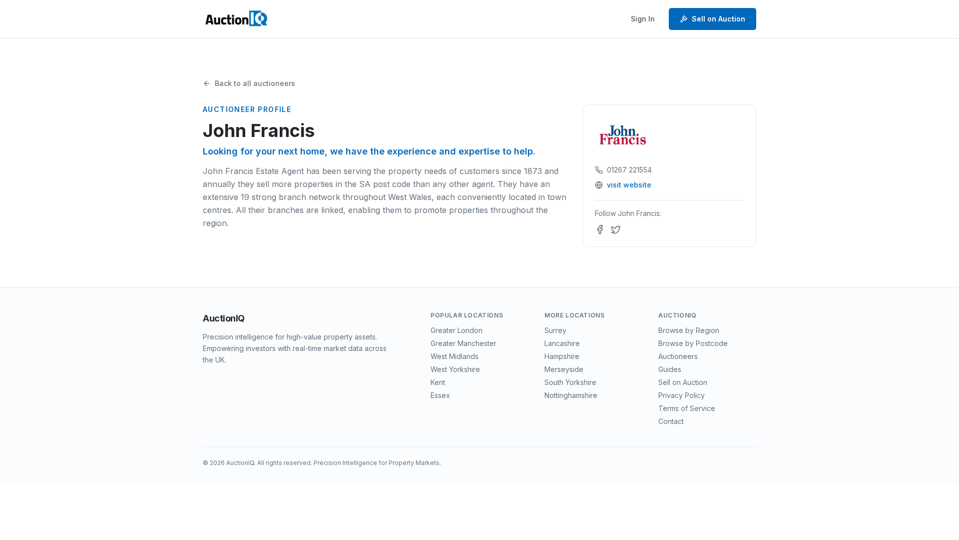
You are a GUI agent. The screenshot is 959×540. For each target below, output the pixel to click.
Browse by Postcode (693, 343)
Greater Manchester (463, 343)
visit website (629, 184)
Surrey (555, 330)
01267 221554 (629, 170)
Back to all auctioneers (255, 83)
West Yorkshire (455, 369)
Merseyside (563, 369)
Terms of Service (686, 408)
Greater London (456, 330)
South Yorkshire (570, 382)
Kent (438, 382)
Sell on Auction (718, 18)
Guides (669, 369)
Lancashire (562, 343)
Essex (440, 395)
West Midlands (455, 356)
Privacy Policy (681, 395)
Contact (671, 421)
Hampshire (561, 356)
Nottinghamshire (570, 395)
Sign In (643, 18)
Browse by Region (688, 330)
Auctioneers (678, 356)
